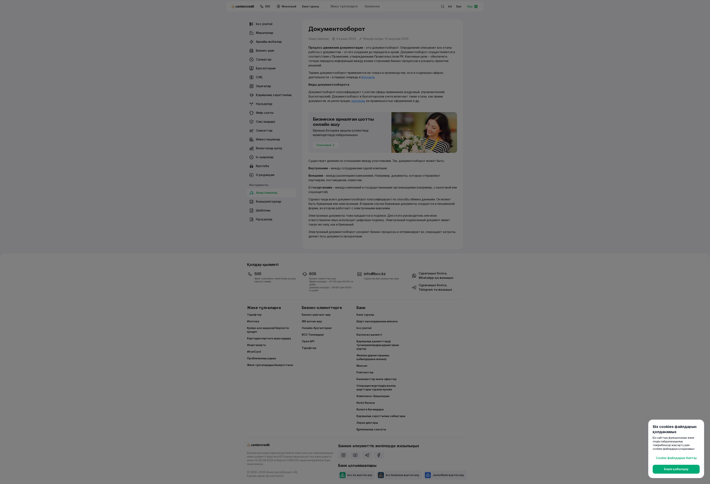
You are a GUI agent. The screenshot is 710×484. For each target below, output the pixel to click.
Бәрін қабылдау (676, 469)
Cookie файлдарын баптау (676, 458)
